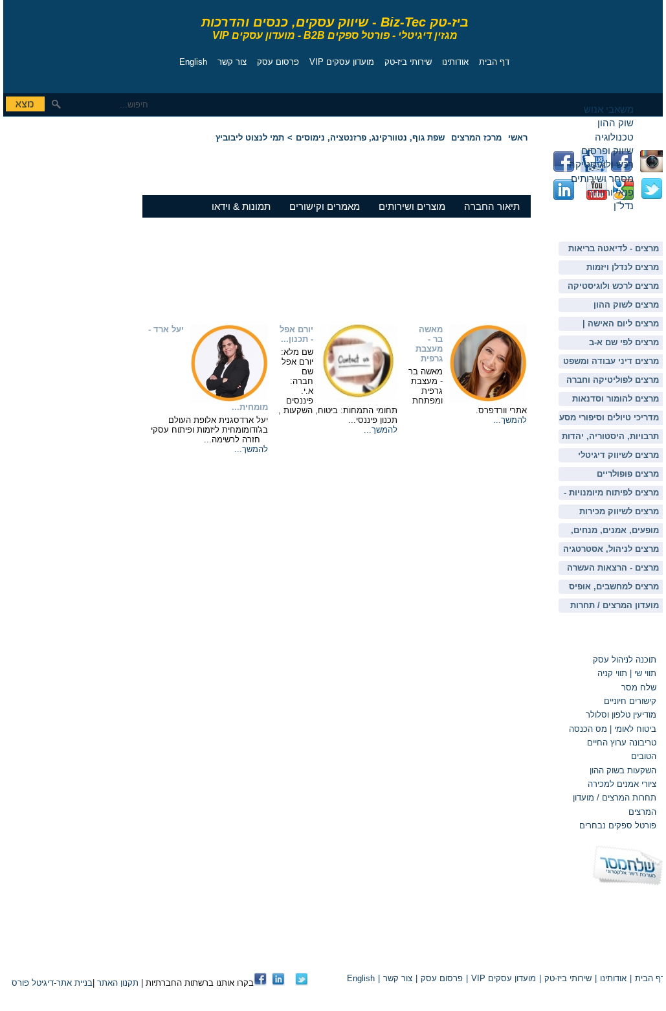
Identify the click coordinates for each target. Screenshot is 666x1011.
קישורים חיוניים (630, 701)
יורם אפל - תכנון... (296, 334)
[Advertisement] (42, 210)
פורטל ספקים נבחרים (617, 825)
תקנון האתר (118, 983)
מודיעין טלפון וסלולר (621, 715)
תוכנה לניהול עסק (624, 660)
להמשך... (510, 420)
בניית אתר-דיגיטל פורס (52, 983)
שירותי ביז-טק (408, 62)
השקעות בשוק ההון (623, 770)
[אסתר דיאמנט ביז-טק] (278, 983)
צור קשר (232, 62)
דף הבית (494, 62)
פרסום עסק (278, 62)
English (193, 62)
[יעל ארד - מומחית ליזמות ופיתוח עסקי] (229, 399)
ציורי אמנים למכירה (622, 784)
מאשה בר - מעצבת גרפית (429, 343)
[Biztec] (61, 43)
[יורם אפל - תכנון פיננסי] (358, 399)
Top (515, 956)
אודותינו (455, 62)
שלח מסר (638, 687)
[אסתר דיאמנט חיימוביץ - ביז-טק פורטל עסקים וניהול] (260, 983)
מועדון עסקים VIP (341, 62)
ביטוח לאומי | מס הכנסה (612, 729)
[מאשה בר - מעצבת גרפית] (488, 399)
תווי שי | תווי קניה (625, 673)
